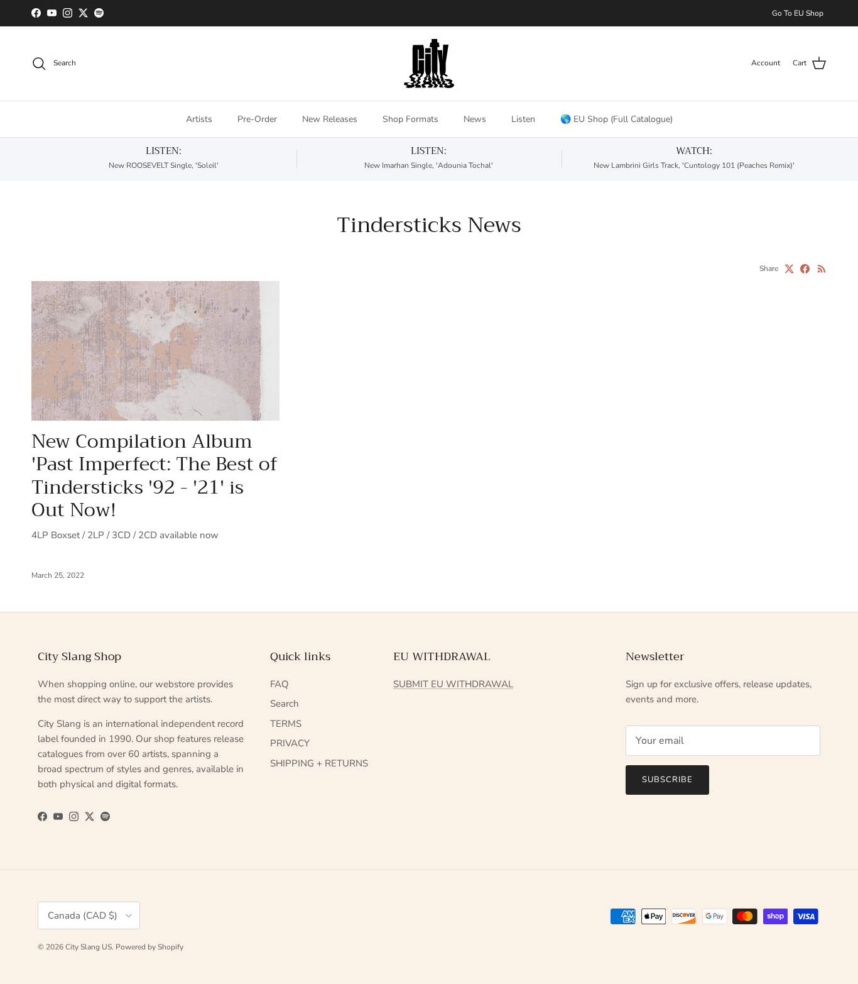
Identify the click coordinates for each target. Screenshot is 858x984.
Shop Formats (410, 119)
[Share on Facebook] (805, 269)
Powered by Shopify (149, 947)
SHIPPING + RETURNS (319, 763)
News (475, 119)
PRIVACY (290, 743)
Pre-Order (257, 119)
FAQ (279, 684)
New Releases (329, 119)
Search (284, 703)
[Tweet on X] (789, 269)
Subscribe (667, 779)
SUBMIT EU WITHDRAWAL (453, 684)
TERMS (285, 723)
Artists (199, 119)
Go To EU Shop (797, 13)
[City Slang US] (429, 63)
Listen (523, 119)
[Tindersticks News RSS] (822, 269)
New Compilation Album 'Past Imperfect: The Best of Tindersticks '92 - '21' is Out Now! (154, 475)
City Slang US (88, 947)
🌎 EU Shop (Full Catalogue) (616, 119)
